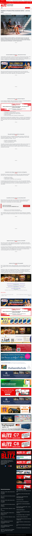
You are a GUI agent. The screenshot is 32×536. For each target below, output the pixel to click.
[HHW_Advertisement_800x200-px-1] (23, 473)
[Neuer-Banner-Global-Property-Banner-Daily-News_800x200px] (16, 110)
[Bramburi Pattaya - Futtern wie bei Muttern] (16, 281)
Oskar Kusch (2, 491)
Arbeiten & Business (3, 292)
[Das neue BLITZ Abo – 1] (16, 395)
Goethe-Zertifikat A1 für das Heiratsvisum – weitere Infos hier (16, 286)
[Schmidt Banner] (16, 404)
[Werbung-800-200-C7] (16, 439)
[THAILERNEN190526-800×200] (16, 68)
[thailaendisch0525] (16, 369)
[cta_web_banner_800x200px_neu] (16, 360)
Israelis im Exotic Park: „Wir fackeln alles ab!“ (22, 501)
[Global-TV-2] (16, 421)
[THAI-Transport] (16, 430)
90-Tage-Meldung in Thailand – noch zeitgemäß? (23, 514)
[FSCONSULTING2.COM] (16, 342)
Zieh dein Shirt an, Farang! (19, 499)
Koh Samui (10, 3)
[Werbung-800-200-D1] (23, 454)
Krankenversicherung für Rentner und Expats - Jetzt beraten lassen (16, 283)
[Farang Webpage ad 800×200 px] (16, 351)
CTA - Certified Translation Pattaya (16, 288)
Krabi (12, 3)
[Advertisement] (16, 48)
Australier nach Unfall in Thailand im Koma (22, 516)
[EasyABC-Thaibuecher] (16, 324)
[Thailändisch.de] (23, 459)
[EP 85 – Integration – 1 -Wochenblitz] (23, 468)
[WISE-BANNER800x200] (16, 386)
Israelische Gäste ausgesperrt (20, 509)
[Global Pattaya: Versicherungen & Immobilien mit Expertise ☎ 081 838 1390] (16, 315)
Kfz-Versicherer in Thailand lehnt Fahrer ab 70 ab (23, 527)
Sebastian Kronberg (8, 13)
